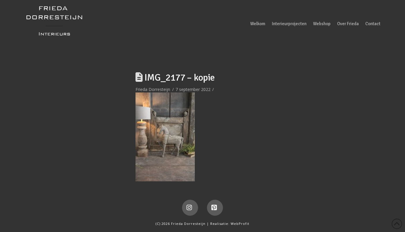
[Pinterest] (215, 208)
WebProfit (240, 223)
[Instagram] (190, 208)
